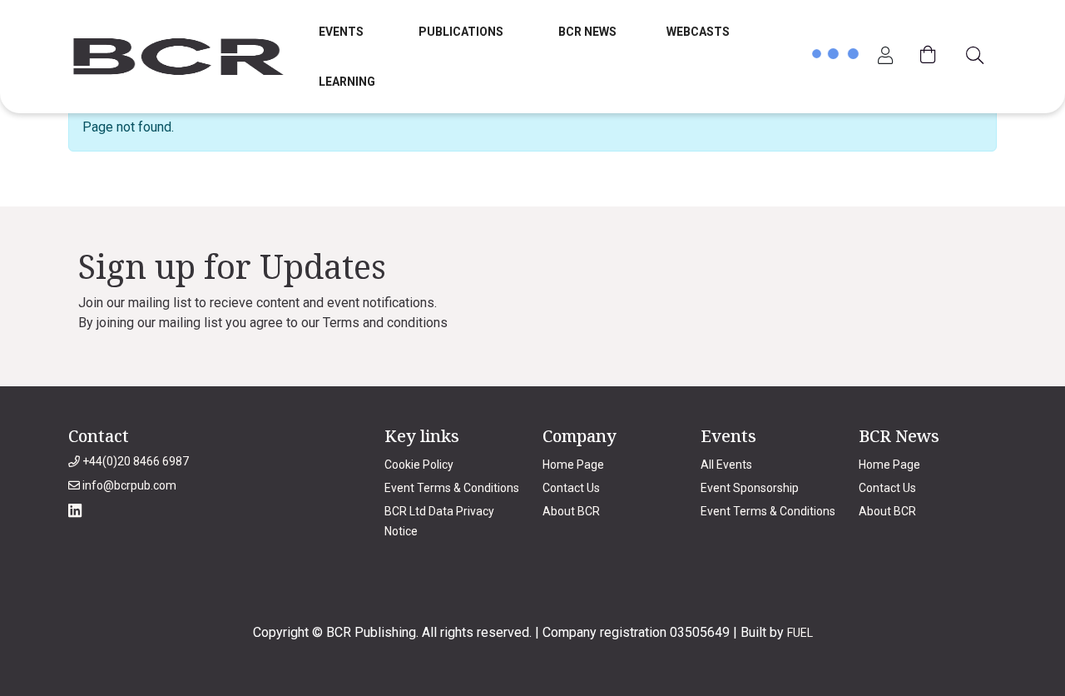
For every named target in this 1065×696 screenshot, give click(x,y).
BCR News (587, 31)
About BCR (571, 511)
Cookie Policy (418, 464)
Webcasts (698, 31)
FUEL (800, 632)
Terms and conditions (385, 323)
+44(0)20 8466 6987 (134, 461)
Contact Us (571, 488)
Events (341, 31)
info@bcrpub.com (128, 485)
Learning (347, 81)
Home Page (573, 464)
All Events (726, 464)
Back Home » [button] (120, 188)
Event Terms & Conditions (451, 488)
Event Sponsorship (750, 488)
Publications (461, 31)
